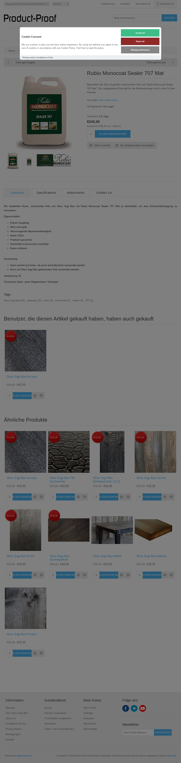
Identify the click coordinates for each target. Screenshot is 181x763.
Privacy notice (29, 57)
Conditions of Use (44, 57)
